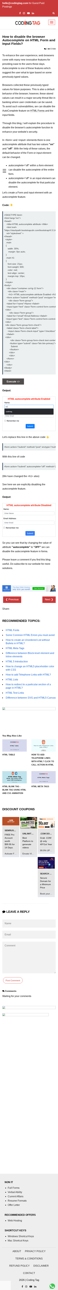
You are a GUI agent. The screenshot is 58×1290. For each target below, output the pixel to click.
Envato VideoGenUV (32, 853)
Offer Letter (14, 1205)
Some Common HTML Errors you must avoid (30, 635)
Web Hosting (15, 1220)
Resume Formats (17, 1200)
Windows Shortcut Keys (21, 1236)
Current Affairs (15, 1196)
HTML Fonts (12, 630)
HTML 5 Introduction (17, 661)
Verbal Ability (15, 1192)
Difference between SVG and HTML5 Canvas (31, 697)
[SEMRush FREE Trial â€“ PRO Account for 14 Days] (10, 821)
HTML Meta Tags (15, 648)
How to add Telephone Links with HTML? (28, 674)
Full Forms (13, 1188)
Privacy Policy (35, 1251)
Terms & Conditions (29, 1258)
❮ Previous (12, 599)
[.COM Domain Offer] (46, 822)
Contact (29, 1273)
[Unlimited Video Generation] (28, 822)
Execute (11, 381)
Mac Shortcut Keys (18, 1240)
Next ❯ (49, 599)
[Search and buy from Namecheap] (46, 862)
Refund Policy (19, 1265)
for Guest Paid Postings (23, 5)
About (17, 1251)
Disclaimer (41, 1265)
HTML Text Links (15, 693)
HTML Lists (12, 679)
